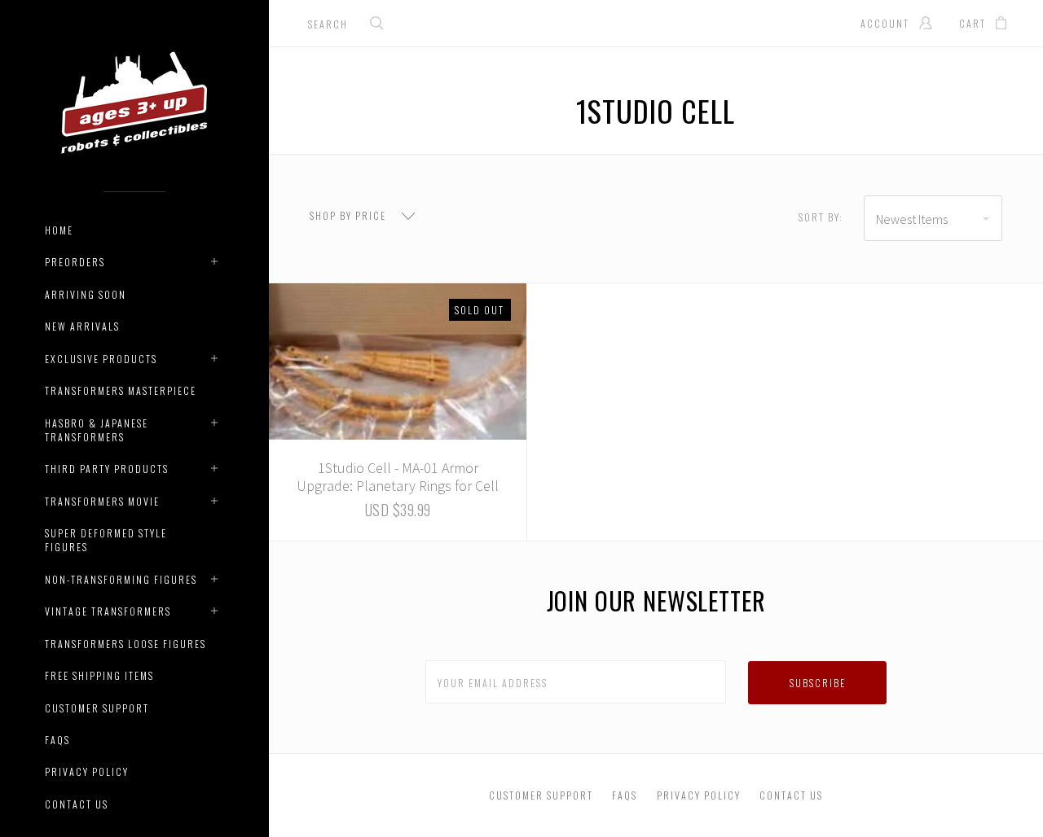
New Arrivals (82, 326)
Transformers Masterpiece (120, 390)
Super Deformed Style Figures (106, 540)
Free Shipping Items (99, 675)
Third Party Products (107, 468)
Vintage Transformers (108, 611)
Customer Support (97, 708)
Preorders (75, 262)
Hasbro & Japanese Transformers (96, 430)
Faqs (57, 740)
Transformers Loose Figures (125, 644)
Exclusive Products (101, 359)
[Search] (377, 24)
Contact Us (76, 804)
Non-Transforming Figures (121, 579)
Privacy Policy (87, 771)
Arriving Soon (85, 294)
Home (59, 230)
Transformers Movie (102, 501)
